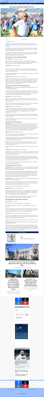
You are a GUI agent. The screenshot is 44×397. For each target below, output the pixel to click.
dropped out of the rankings (10, 44)
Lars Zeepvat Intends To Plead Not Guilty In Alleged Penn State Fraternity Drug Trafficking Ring (22, 263)
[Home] (4, 2)
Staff (7, 39)
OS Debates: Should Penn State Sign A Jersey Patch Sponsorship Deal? (21, 371)
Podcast (18, 3)
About (26, 3)
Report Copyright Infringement (32, 389)
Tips (22, 3)
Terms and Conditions (11, 389)
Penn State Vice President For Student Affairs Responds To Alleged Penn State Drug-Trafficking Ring (30, 282)
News (13, 3)
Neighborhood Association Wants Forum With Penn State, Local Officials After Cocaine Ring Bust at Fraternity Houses (13, 284)
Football (30, 3)
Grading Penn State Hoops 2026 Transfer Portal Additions (21, 375)
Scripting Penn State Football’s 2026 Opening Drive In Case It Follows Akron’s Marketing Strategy (21, 362)
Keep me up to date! (19, 317)
